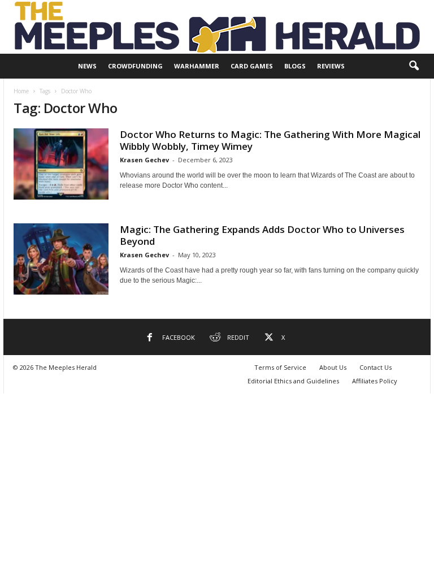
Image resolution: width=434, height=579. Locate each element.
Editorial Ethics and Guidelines (293, 381)
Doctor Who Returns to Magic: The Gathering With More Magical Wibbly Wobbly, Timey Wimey (270, 140)
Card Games (252, 66)
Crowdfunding (135, 66)
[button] (413, 66)
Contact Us (375, 367)
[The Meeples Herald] (217, 27)
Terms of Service (280, 367)
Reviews (331, 66)
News (87, 66)
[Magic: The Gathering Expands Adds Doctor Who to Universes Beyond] (61, 259)
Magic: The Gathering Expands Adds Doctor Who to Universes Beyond (262, 235)
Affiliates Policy (374, 381)
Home (21, 91)
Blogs (295, 66)
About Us (332, 367)
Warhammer (196, 66)
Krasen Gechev (144, 159)
